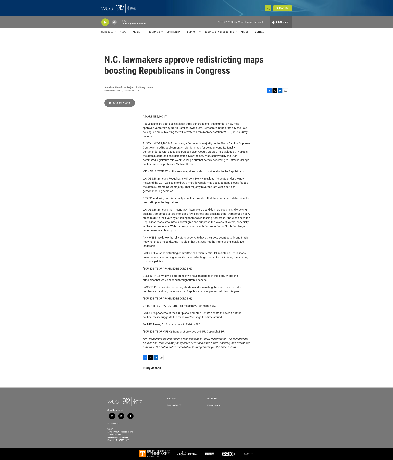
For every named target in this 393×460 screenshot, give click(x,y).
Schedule (107, 32)
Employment (213, 405)
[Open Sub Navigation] (115, 32)
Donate (284, 8)
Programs (153, 32)
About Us (171, 398)
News (123, 32)
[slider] (119, 22)
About (244, 32)
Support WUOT (174, 405)
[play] (105, 22)
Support (192, 32)
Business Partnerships (219, 32)
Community (174, 32)
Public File (212, 398)
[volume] (114, 22)
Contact (260, 32)
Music (136, 32)
